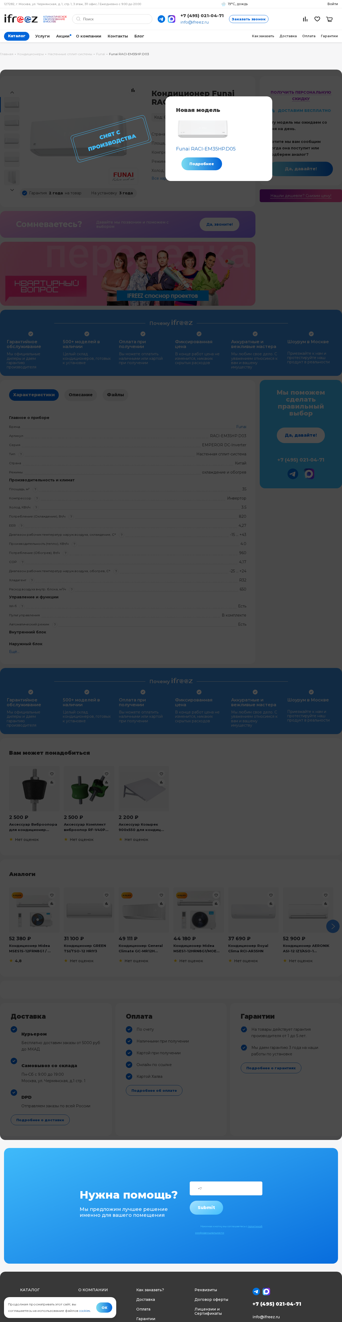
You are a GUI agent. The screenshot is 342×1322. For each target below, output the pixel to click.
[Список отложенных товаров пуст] (317, 19)
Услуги (42, 36)
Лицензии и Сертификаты (208, 1311)
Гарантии (329, 36)
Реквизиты (206, 1289)
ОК (104, 1307)
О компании (88, 36)
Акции (62, 36)
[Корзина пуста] (329, 19)
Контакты (118, 36)
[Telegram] (161, 19)
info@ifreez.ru (195, 22)
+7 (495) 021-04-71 (202, 15)
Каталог (16, 35)
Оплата (309, 36)
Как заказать (263, 36)
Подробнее (201, 163)
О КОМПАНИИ (93, 1289)
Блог (139, 36)
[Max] (171, 19)
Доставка (288, 36)
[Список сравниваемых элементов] (305, 19)
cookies (84, 1311)
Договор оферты (211, 1299)
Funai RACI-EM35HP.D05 (206, 149)
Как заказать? (150, 1289)
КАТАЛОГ (30, 1289)
